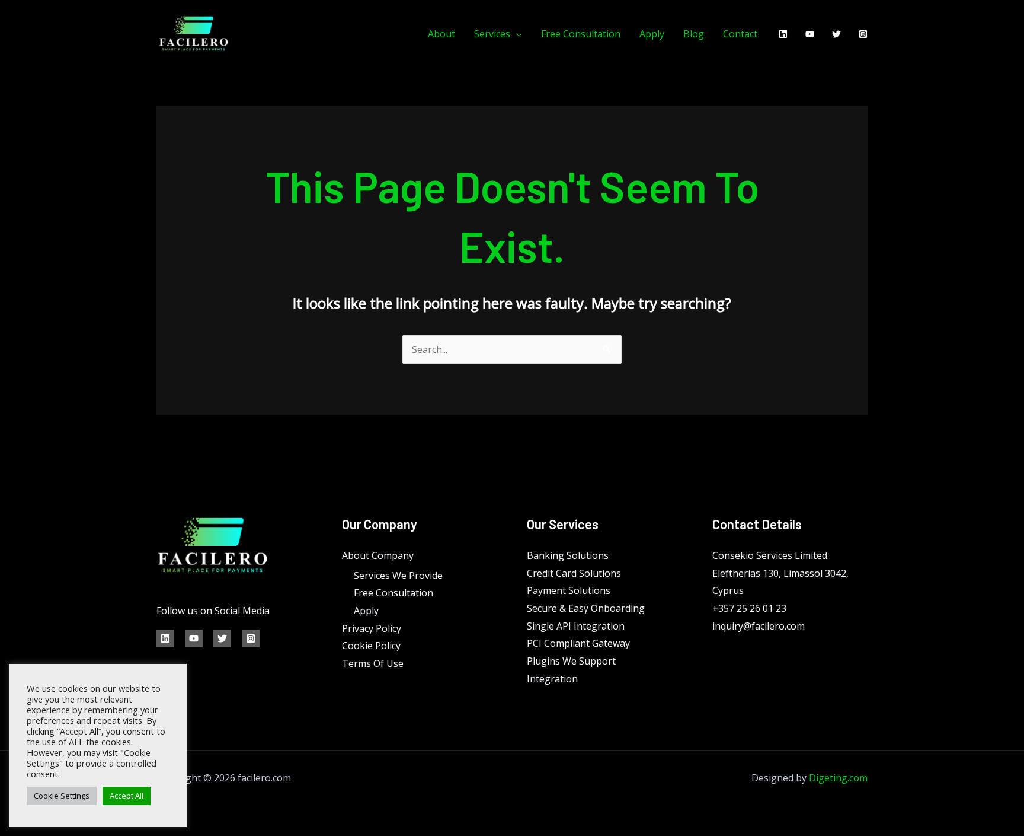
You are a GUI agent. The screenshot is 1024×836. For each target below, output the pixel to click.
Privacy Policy (371, 628)
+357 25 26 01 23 (749, 608)
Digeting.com (838, 777)
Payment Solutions (568, 590)
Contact (740, 33)
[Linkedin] (783, 34)
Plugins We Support (571, 660)
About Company (378, 555)
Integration (552, 678)
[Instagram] (863, 34)
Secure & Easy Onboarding (586, 608)
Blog (693, 33)
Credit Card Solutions (574, 573)
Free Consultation (580, 33)
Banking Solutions (568, 555)
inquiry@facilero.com (758, 625)
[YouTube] (809, 34)
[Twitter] (836, 34)
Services (492, 33)
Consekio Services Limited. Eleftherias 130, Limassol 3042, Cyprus (780, 573)
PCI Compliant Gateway (578, 643)
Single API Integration (576, 625)
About (441, 33)
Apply (651, 33)
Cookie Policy (371, 645)
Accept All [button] (126, 795)
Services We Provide (398, 575)
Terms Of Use (373, 663)
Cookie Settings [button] (61, 795)
